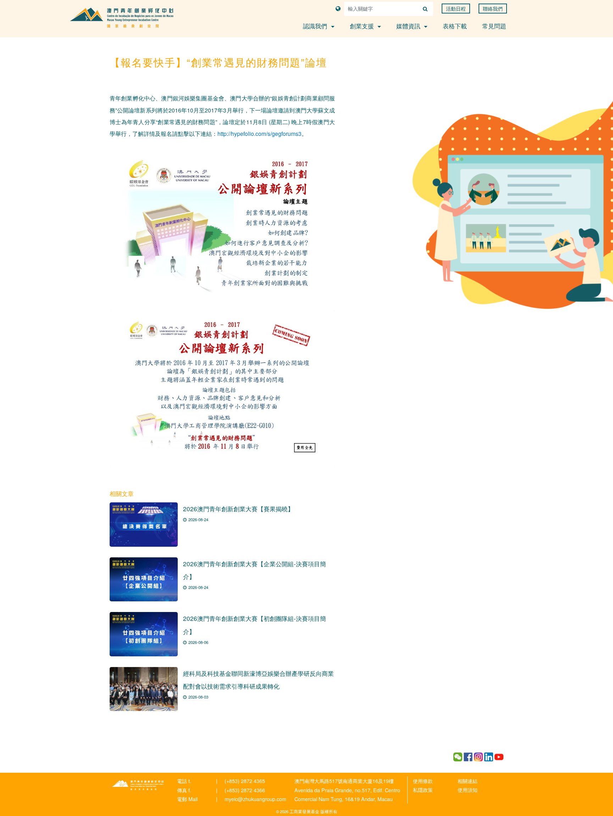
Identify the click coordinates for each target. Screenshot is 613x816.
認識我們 (316, 25)
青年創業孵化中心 (138, 785)
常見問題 (494, 25)
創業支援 (363, 25)
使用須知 (467, 789)
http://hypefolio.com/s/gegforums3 (259, 133)
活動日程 (456, 8)
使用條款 (423, 780)
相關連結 (467, 780)
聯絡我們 (493, 8)
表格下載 (455, 25)
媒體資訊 (409, 25)
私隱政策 (423, 789)
